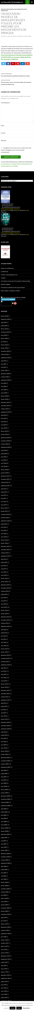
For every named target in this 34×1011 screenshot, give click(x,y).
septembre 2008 (5, 805)
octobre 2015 (5, 553)
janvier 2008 (4, 831)
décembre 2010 (5, 722)
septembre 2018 (5, 447)
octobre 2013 (5, 623)
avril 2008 (4, 821)
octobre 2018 (5, 444)
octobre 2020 (5, 377)
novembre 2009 (5, 761)
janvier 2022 (4, 348)
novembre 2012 (5, 658)
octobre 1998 (5, 930)
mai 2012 (3, 674)
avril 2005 (4, 895)
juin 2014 (3, 597)
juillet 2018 (4, 453)
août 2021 (4, 361)
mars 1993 (4, 991)
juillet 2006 (4, 869)
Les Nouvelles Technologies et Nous (13, 2)
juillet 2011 (4, 706)
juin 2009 (3, 777)
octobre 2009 (5, 764)
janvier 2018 (4, 473)
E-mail (3, 133)
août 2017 (4, 489)
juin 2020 (3, 383)
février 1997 (4, 946)
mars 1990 (4, 994)
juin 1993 (3, 984)
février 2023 (4, 338)
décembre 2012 (5, 655)
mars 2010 (4, 748)
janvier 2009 (4, 793)
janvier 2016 (4, 543)
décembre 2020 (5, 373)
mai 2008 (3, 818)
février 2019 (4, 431)
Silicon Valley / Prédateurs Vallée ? (10, 290)
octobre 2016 (5, 517)
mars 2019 (4, 428)
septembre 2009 (5, 767)
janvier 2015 (4, 581)
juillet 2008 (4, 812)
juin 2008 (3, 815)
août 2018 (4, 450)
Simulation (4, 10)
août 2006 (4, 866)
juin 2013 (3, 636)
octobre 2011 (5, 697)
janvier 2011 (4, 719)
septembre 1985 (5, 1000)
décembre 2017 (5, 476)
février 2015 (4, 578)
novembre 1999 (5, 914)
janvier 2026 (4, 316)
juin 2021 (3, 364)
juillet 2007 (4, 837)
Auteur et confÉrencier (7, 268)
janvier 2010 (4, 754)
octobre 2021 (5, 354)
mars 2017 (4, 505)
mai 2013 (3, 639)
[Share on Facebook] (8, 63)
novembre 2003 (5, 908)
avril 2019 (4, 425)
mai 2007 (3, 841)
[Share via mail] (27, 63)
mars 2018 (4, 466)
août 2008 (4, 809)
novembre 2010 (5, 725)
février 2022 (4, 345)
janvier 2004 (4, 905)
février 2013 (4, 649)
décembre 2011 (5, 690)
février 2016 (4, 540)
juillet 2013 (4, 633)
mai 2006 (3, 876)
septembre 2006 (5, 863)
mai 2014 (3, 601)
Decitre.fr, (22, 210)
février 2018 (4, 469)
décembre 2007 (5, 834)
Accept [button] (12, 1008)
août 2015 (4, 559)
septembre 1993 (5, 978)
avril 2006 (4, 879)
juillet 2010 (4, 735)
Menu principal (32, 2)
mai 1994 (3, 965)
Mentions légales (5, 284)
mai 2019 (3, 421)
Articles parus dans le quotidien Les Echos (14, 9)
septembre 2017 (5, 485)
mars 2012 (4, 681)
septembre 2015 (5, 556)
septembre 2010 (5, 729)
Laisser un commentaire (24, 36)
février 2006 (4, 882)
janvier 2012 (4, 687)
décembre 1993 (5, 975)
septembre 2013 (5, 626)
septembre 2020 (5, 380)
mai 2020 (3, 386)
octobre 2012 (5, 661)
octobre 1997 (5, 943)
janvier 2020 (4, 399)
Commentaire (5, 102)
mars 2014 (4, 607)
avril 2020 (4, 389)
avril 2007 (4, 844)
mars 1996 (4, 949)
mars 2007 (4, 847)
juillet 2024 (4, 325)
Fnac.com (3, 212)
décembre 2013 (5, 617)
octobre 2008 (5, 802)
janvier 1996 (4, 952)
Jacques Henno (11, 36)
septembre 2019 (5, 412)
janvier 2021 (4, 370)
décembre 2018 (5, 437)
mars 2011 (4, 716)
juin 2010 (3, 738)
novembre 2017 (5, 479)
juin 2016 (3, 527)
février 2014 (4, 610)
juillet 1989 (4, 997)
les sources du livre (7, 205)
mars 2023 (4, 335)
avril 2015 (4, 572)
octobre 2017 (5, 482)
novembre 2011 (5, 693)
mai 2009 (3, 780)
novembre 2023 (5, 332)
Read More (26, 1008)
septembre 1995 (5, 959)
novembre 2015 (5, 549)
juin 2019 (3, 418)
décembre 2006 (5, 853)
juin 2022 (3, 341)
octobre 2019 (5, 409)
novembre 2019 (5, 405)
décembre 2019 (5, 402)
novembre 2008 (5, 799)
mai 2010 (3, 741)
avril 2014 (4, 604)
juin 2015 (3, 565)
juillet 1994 (4, 962)
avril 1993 (4, 988)
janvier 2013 (4, 652)
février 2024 (4, 329)
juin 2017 (3, 495)
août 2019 (4, 415)
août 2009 (4, 770)
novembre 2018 (5, 441)
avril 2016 (4, 533)
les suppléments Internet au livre (11, 207)
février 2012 (4, 684)
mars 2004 (4, 901)
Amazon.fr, (4, 210)
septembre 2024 (5, 319)
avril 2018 (4, 463)
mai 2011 (3, 713)
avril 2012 (4, 677)
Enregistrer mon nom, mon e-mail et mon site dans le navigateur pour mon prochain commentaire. (16, 150)
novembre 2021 (5, 351)
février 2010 (4, 751)
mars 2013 (4, 645)
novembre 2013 (5, 620)
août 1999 (4, 917)
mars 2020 (4, 393)
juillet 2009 (4, 773)
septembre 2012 (5, 665)
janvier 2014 (4, 613)
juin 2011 (3, 709)
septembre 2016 (5, 521)
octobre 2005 (5, 892)
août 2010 (4, 732)
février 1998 (4, 940)
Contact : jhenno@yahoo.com (9, 274)
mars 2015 (4, 575)
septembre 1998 (5, 933)
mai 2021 (3, 367)
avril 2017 (4, 501)
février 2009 (4, 789)
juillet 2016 (4, 524)
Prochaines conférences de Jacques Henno (13, 287)
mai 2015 (3, 569)
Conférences (4, 271)
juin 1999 (3, 920)
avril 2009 (4, 783)
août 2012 (4, 668)
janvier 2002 (4, 911)
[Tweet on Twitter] (3, 63)
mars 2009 (4, 786)
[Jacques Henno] (6, 303)
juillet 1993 (4, 981)
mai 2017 (3, 498)
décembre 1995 (5, 956)
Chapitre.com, (13, 210)
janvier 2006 (4, 885)
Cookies (3, 278)
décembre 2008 (5, 796)
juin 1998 (3, 936)
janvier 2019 (4, 434)
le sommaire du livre (7, 204)
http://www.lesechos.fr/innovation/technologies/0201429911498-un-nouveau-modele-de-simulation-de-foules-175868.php (16, 57)
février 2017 (4, 508)
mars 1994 (4, 968)
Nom (3, 125)
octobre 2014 (5, 591)
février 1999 (4, 924)
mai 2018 (3, 460)
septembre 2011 (5, 700)
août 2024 (4, 322)
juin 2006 (3, 873)
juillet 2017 (4, 492)
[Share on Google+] (13, 63)
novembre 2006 (5, 857)
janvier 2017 (4, 511)
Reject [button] (19, 1008)
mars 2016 (4, 537)
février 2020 (4, 396)
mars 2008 (4, 825)
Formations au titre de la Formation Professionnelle (15, 281)
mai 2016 (3, 530)
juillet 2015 (4, 562)
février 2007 (4, 850)
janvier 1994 (4, 972)
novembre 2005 (5, 889)
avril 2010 (4, 745)
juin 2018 (3, 457)
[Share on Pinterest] (18, 63)
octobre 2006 (5, 860)
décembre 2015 (5, 546)
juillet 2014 (4, 594)
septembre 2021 (5, 357)
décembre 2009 (5, 757)
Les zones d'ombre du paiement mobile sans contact (15, 75)
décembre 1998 (5, 927)
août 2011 (4, 703)
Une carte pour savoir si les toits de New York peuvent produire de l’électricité (16, 82)
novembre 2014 (5, 588)
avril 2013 (4, 642)
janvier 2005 (4, 898)
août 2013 (4, 629)
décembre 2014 (5, 585)
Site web (3, 140)
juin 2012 (3, 671)
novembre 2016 (5, 514)
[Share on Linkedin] (22, 63)
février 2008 (4, 828)
